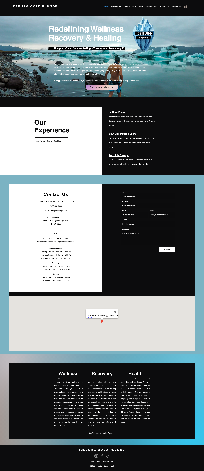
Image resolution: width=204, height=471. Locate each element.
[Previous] (13, 56)
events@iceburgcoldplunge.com (55, 221)
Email (124, 210)
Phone (151, 210)
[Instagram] (96, 456)
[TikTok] (107, 456)
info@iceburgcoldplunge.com (56, 211)
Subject (125, 220)
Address (125, 201)
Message (125, 229)
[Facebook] (102, 456)
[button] (185, 6)
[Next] (191, 56)
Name (124, 192)
